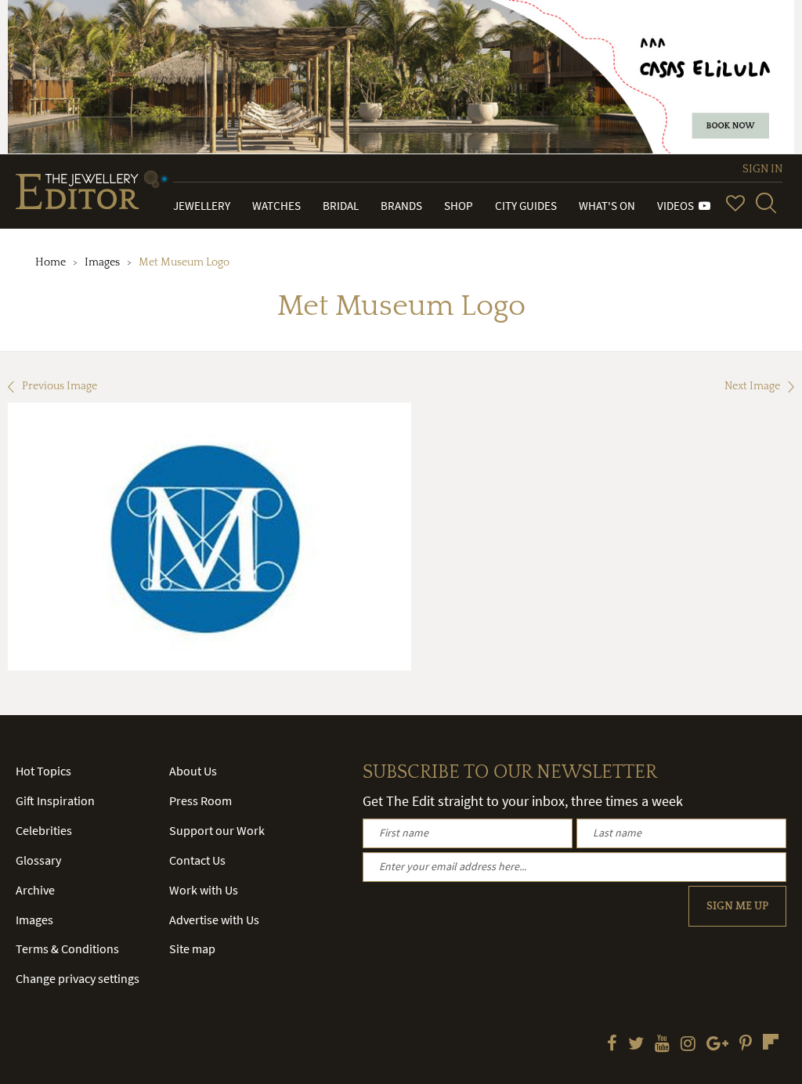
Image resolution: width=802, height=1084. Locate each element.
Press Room (200, 800)
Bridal (341, 205)
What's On (607, 205)
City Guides (526, 205)
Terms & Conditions (67, 948)
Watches (276, 205)
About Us (193, 771)
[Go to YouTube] (662, 1044)
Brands (401, 205)
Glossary (38, 860)
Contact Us (197, 860)
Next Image (752, 386)
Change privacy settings (77, 978)
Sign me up (737, 906)
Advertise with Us (214, 919)
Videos (678, 205)
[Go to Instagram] (688, 1044)
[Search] (766, 202)
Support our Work (217, 830)
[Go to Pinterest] (745, 1044)
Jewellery (201, 205)
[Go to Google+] (717, 1044)
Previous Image (59, 386)
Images (102, 262)
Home (50, 262)
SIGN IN (762, 169)
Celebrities (44, 830)
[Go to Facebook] (612, 1044)
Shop (458, 205)
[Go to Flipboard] (771, 1042)
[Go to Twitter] (636, 1044)
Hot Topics (43, 771)
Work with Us (203, 890)
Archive (35, 890)
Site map (192, 948)
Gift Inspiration (55, 800)
